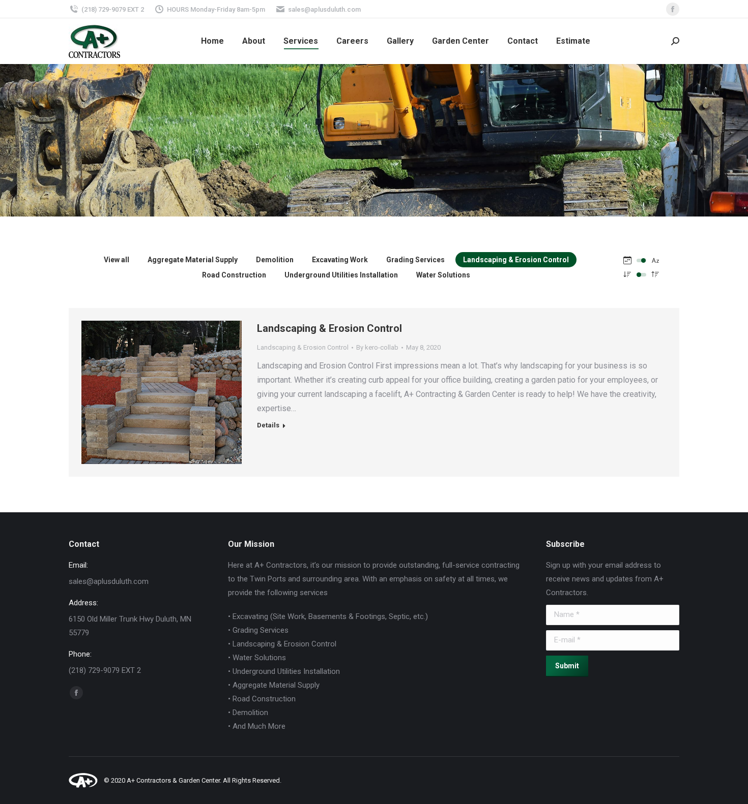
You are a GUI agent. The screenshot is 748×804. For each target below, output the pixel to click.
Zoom (148, 337)
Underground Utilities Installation (341, 275)
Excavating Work (340, 260)
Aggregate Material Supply (193, 260)
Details (175, 337)
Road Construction (234, 275)
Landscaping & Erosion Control (516, 260)
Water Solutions (443, 275)
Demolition (275, 260)
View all (116, 260)
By (377, 347)
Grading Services (415, 260)
